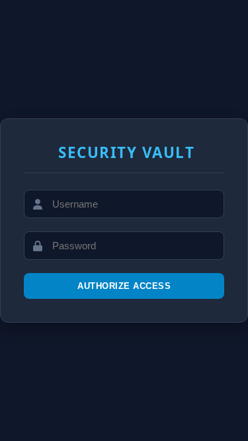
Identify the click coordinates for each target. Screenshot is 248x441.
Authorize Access (124, 286)
